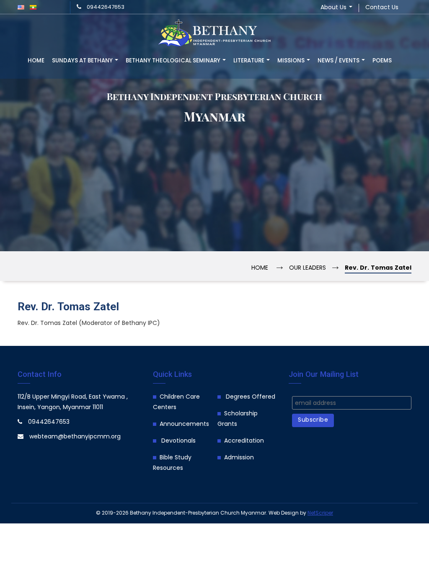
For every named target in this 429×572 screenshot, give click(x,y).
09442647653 (105, 7)
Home (36, 60)
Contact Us (381, 7)
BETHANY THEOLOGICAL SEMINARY (174, 60)
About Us (334, 7)
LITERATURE (249, 60)
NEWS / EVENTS (339, 60)
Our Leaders (307, 268)
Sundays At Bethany (83, 60)
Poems (382, 60)
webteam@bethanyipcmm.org (75, 437)
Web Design (284, 513)
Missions (291, 60)
